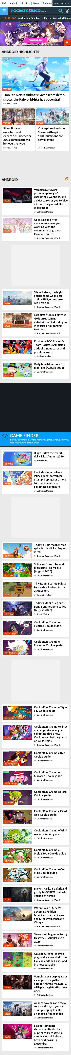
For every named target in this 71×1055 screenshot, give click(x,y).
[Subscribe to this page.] (67, 179)
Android (14, 3)
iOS (4, 3)
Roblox (25, 3)
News (36, 3)
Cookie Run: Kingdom (29, 18)
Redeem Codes (50, 3)
